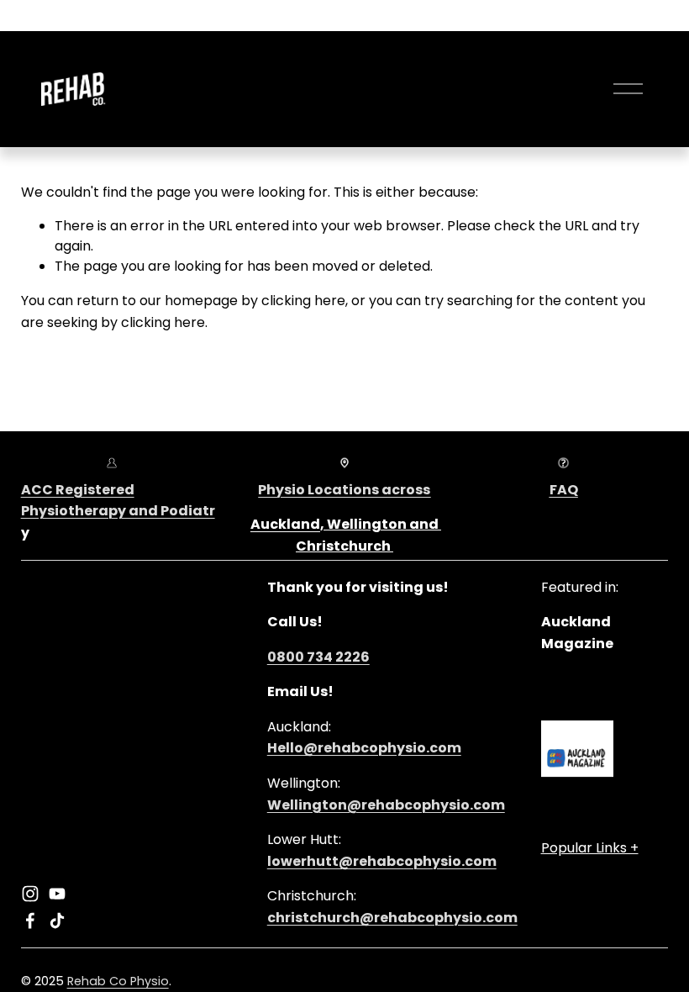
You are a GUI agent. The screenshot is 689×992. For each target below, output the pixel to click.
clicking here (303, 300)
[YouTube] (57, 893)
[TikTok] (57, 920)
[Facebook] (30, 920)
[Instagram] (30, 893)
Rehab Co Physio (118, 981)
